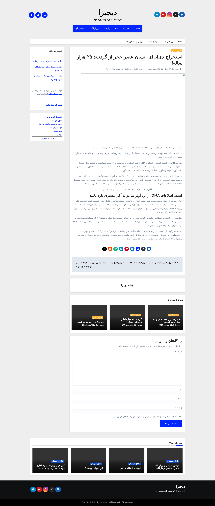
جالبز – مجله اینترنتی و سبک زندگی (47, 61)
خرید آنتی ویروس (47, 138)
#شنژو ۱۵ (119, 69)
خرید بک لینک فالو (54, 117)
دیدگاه (178, 352)
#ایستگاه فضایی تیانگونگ (133, 69)
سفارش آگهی (80, 29)
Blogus (115, 502)
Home (137, 29)
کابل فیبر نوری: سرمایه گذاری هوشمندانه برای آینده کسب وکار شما (50, 468)
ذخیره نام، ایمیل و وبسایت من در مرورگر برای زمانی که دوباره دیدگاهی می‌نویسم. (147, 416)
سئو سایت (58, 131)
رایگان (59, 134)
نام (180, 389)
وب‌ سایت (178, 407)
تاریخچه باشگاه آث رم (130, 468)
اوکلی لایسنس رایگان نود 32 (50, 124)
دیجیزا (107, 13)
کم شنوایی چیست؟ (94, 468)
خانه (116, 29)
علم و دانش (176, 51)
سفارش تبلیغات (55, 94)
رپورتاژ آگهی (95, 29)
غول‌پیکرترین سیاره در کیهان (90, 322)
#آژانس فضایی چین (150, 69)
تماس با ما (126, 29)
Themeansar (128, 502)
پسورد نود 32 (56, 120)
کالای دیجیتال (172, 461)
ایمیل (179, 398)
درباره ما (107, 29)
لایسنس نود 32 (55, 127)
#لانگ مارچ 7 (110, 69)
